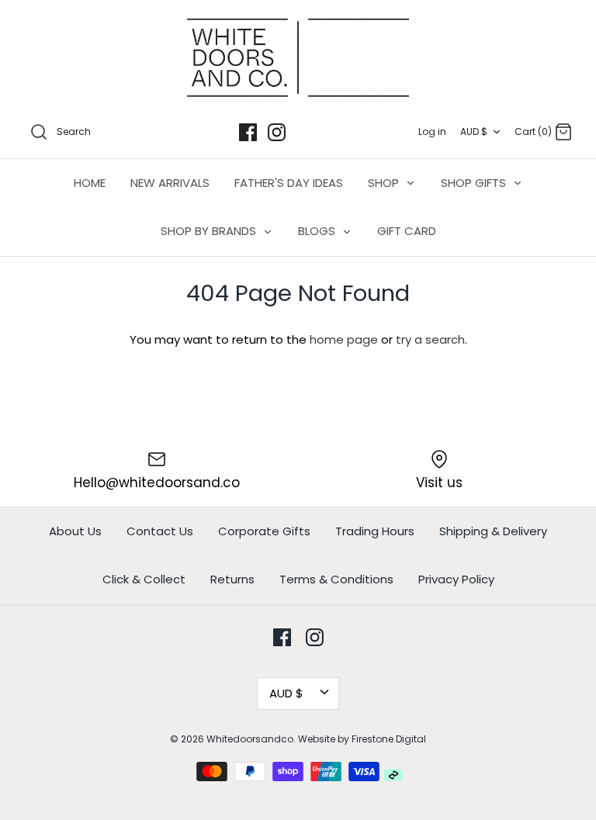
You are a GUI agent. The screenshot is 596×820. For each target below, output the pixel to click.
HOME (90, 183)
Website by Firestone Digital (362, 739)
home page (344, 339)
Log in (432, 131)
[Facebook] (248, 132)
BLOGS (318, 231)
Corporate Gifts (264, 531)
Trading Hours (374, 531)
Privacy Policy (456, 579)
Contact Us (159, 531)
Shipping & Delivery (493, 531)
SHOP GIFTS (475, 183)
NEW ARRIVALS (170, 183)
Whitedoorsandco (249, 739)
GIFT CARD (406, 231)
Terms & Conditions (336, 579)
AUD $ (473, 131)
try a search (430, 339)
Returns (232, 579)
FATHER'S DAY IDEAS (288, 183)
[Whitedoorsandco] (298, 58)
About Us (75, 531)
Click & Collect (143, 579)
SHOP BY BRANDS (210, 231)
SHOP (385, 183)
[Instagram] (277, 132)
